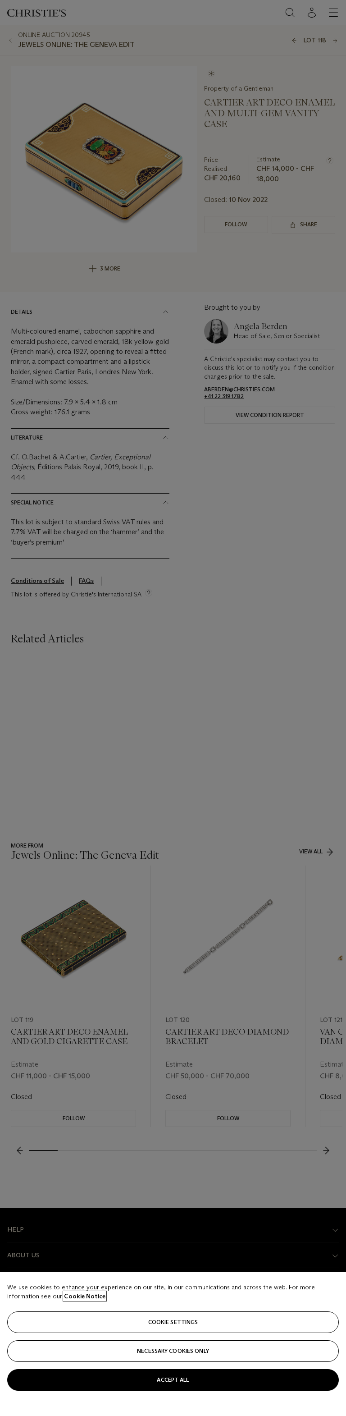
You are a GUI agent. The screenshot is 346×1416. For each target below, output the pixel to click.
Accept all (173, 1379)
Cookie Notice (84, 1296)
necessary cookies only (173, 1350)
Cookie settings (173, 1322)
